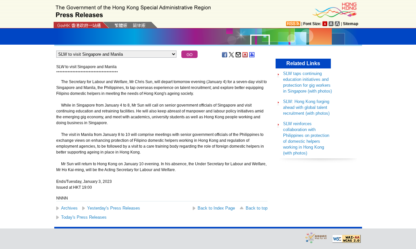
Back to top (256, 208)
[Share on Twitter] (232, 54)
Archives (69, 208)
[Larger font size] (331, 23)
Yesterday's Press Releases (113, 208)
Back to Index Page (216, 208)
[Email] (238, 54)
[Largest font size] (337, 23)
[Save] (245, 54)
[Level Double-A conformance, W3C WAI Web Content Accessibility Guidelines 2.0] (346, 239)
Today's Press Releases (84, 217)
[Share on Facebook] (225, 54)
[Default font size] (325, 23)
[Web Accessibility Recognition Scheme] (316, 237)
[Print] (252, 54)
